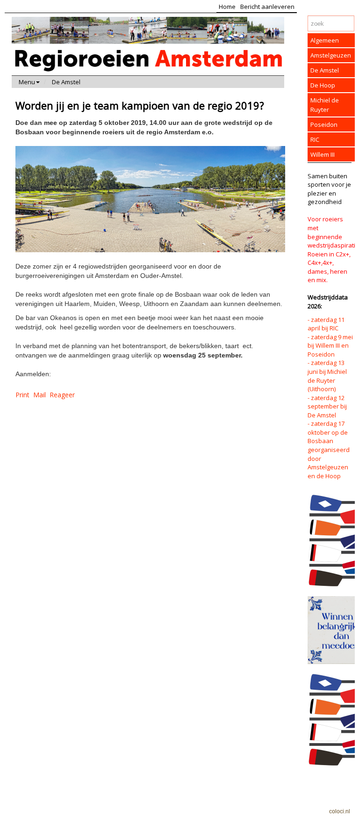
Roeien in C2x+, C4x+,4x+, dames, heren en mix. (329, 267)
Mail (39, 394)
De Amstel (66, 82)
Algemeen (324, 40)
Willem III (322, 154)
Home (227, 6)
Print (22, 394)
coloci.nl (339, 811)
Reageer (62, 394)
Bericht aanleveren (267, 6)
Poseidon (323, 124)
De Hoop (322, 85)
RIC (314, 139)
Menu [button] (27, 82)
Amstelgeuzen (330, 55)
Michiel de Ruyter (324, 105)
